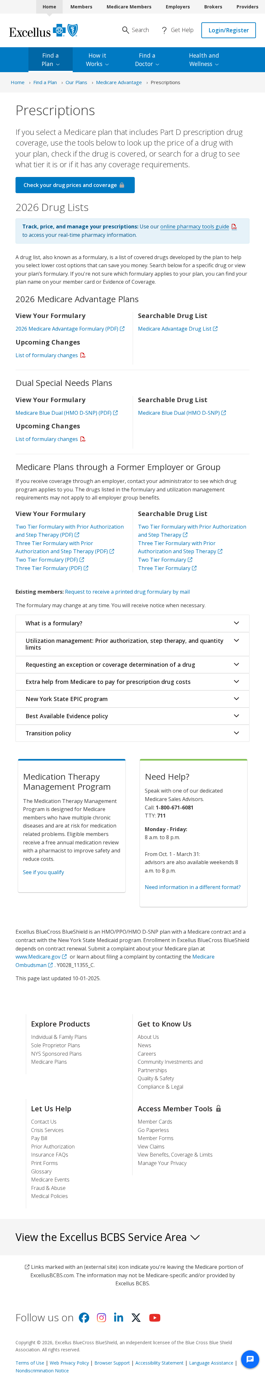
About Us (148, 1036)
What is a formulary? (54, 623)
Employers (178, 7)
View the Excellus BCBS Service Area (102, 1237)
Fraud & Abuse (48, 1188)
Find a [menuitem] (50, 59)
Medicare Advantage (119, 82)
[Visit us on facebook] (84, 1319)
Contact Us (44, 1121)
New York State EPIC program (67, 699)
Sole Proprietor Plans (55, 1045)
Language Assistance (211, 1363)
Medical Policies (49, 1196)
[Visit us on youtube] (155, 1319)
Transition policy (48, 733)
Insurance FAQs (49, 1154)
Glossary (41, 1171)
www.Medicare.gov (38, 956)
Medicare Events (50, 1179)
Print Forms (44, 1163)
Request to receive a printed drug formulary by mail (127, 591)
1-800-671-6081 (175, 807)
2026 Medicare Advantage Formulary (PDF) (71, 328)
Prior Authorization (53, 1146)
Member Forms (156, 1138)
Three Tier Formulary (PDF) (53, 568)
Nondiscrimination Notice (42, 1371)
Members (81, 7)
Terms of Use (30, 1363)
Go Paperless (153, 1130)
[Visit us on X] (136, 1319)
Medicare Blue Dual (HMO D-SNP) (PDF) (63, 412)
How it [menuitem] (96, 59)
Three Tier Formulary (164, 568)
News (144, 1045)
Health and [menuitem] (204, 59)
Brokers (213, 7)
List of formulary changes (52, 355)
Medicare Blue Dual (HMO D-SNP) (179, 412)
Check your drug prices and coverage (70, 185)
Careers (147, 1053)
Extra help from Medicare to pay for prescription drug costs (108, 682)
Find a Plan (45, 82)
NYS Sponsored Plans (56, 1053)
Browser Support (112, 1363)
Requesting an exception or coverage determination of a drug (110, 664)
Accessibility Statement (159, 1363)
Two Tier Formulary (162, 559)
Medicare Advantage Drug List (174, 328)
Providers (248, 7)
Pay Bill (39, 1138)
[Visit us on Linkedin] (118, 1319)
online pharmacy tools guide (199, 226)
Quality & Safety (156, 1078)
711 (161, 815)
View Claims (151, 1146)
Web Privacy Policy (69, 1363)
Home (49, 7)
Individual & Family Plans (59, 1036)
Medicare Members (129, 7)
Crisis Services (47, 1130)
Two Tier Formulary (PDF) (51, 559)
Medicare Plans (49, 1061)
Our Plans (76, 82)
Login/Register (228, 30)
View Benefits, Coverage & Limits (175, 1154)
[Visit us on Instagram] (101, 1319)
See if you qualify (43, 872)
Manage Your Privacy (162, 1163)
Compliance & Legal (160, 1086)
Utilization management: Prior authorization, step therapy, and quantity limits (124, 644)
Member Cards (155, 1121)
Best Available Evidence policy (67, 716)
